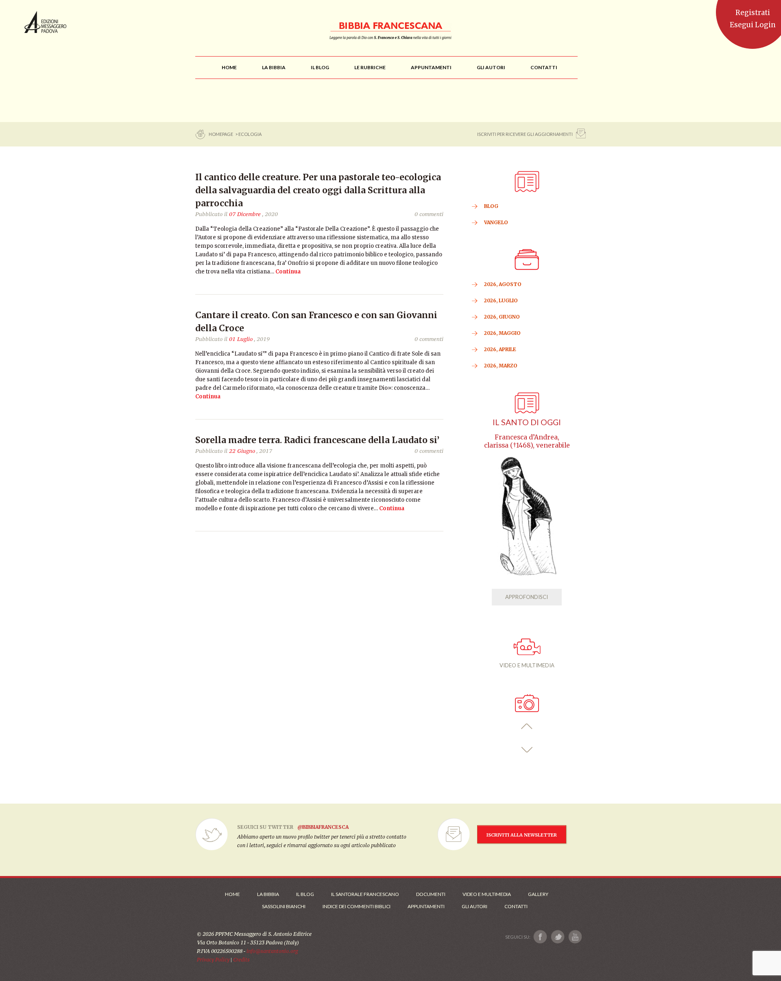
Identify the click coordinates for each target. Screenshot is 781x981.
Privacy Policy (213, 960)
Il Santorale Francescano (365, 894)
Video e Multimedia (486, 894)
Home (232, 894)
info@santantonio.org (272, 951)
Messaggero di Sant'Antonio (45, 22)
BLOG (491, 206)
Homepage (221, 134)
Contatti (516, 906)
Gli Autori (474, 906)
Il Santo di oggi (527, 422)
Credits (241, 960)
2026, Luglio (501, 300)
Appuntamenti (426, 906)
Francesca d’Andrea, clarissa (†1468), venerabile (527, 441)
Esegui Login (753, 24)
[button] (527, 726)
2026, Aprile (500, 349)
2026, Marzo (500, 366)
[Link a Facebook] (540, 937)
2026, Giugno (502, 317)
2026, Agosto (502, 284)
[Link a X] (557, 937)
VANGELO (496, 222)
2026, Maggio (502, 333)
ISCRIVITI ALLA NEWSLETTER (521, 835)
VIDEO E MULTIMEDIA (527, 665)
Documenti (430, 894)
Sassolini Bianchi (283, 906)
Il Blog (305, 894)
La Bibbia (268, 894)
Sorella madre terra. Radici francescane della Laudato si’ (317, 440)
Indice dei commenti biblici (356, 906)
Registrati (752, 12)
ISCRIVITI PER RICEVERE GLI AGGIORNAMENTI (525, 134)
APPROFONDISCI (526, 597)
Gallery (538, 894)
